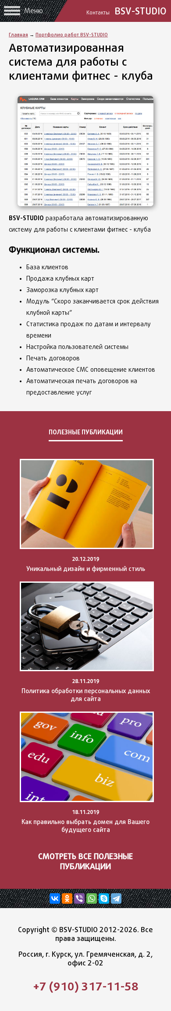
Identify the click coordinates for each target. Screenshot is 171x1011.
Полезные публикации (86, 432)
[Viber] (79, 898)
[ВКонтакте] (55, 898)
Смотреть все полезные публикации (85, 861)
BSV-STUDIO (128, 11)
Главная (18, 34)
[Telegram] (116, 898)
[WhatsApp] (91, 898)
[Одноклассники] (67, 898)
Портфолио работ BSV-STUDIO (72, 34)
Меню (33, 11)
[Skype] (104, 898)
